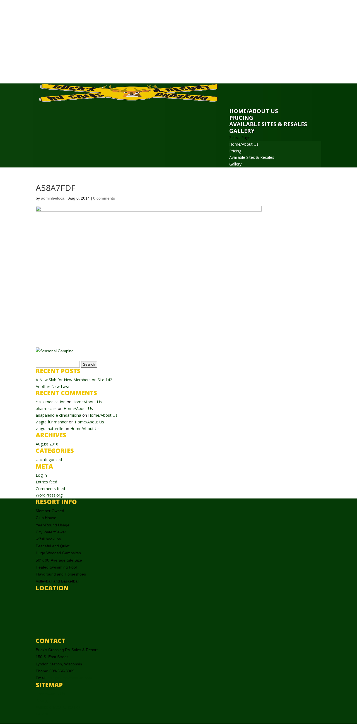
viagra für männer (52, 422)
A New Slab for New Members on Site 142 (74, 379)
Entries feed (46, 482)
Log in (41, 475)
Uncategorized (49, 459)
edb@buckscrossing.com (70, 678)
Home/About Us (253, 111)
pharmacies (46, 408)
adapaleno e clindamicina (58, 415)
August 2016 (47, 444)
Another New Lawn (53, 386)
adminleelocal (53, 198)
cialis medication (51, 401)
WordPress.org (49, 495)
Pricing (241, 117)
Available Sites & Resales (268, 124)
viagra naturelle (49, 428)
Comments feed (50, 488)
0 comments (104, 198)
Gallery (242, 131)
